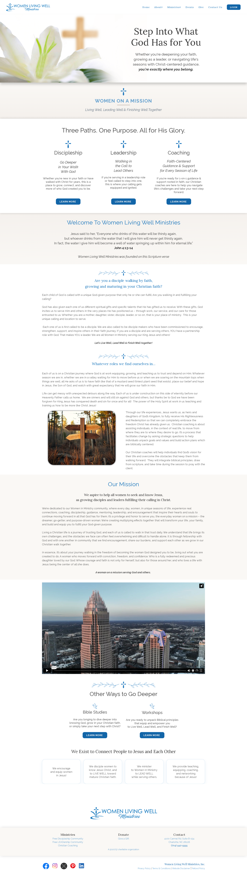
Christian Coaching (68, 845)
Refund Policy (198, 868)
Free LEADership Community (67, 842)
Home (146, 7)
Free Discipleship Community (67, 838)
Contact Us (215, 7)
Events (190, 7)
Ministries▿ (174, 7)
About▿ (158, 7)
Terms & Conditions (161, 868)
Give (201, 7)
